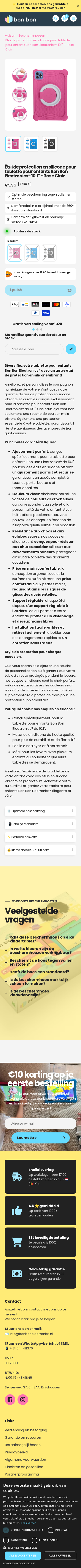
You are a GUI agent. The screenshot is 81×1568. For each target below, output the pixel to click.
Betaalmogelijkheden (23, 1444)
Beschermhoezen (32, 35)
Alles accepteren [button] (23, 1555)
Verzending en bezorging (26, 1430)
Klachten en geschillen (24, 1466)
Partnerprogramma (22, 1474)
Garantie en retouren (23, 1437)
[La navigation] (73, 18)
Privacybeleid (16, 1452)
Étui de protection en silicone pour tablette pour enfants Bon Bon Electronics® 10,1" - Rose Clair (39, 45)
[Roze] (14, 253)
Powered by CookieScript (19, 1563)
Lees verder (28, 1523)
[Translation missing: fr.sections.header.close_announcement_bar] (78, 6)
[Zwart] (49, 253)
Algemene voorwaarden (25, 1459)
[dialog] (40, 1523)
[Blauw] (31, 253)
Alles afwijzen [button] (60, 1555)
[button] (40, 1547)
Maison (10, 35)
